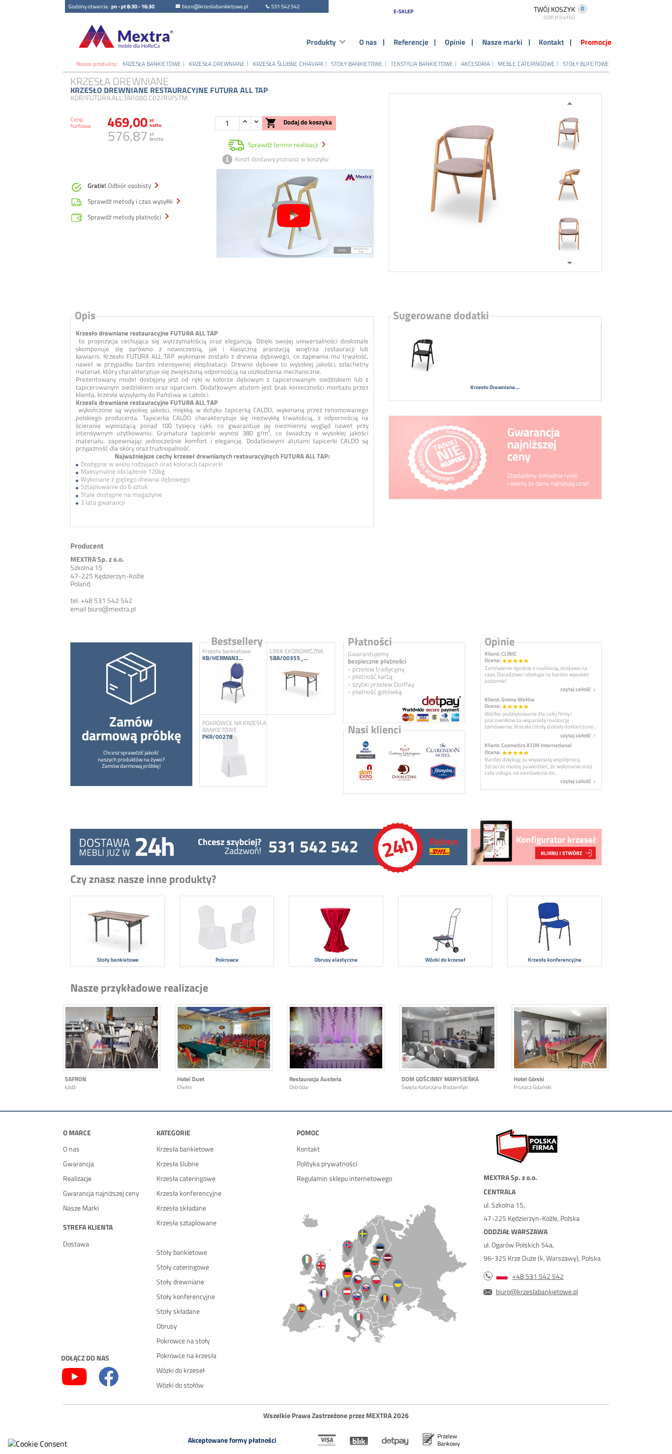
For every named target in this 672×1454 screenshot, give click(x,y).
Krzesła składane (181, 1208)
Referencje (411, 42)
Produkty (321, 42)
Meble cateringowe (526, 63)
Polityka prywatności (327, 1163)
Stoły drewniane (180, 1281)
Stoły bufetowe (586, 63)
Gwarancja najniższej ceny (101, 1193)
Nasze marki (502, 42)
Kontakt (551, 42)
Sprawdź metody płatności (125, 217)
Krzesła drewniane (217, 63)
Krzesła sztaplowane (186, 1222)
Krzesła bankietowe (151, 63)
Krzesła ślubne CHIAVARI (288, 63)
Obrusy (166, 1326)
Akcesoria (475, 63)
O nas (368, 42)
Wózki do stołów (180, 1385)
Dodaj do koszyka (298, 123)
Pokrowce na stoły (183, 1340)
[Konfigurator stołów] (535, 845)
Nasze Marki (81, 1208)
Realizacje (77, 1178)
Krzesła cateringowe (185, 1178)
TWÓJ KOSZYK (554, 12)
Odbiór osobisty (120, 186)
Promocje (595, 42)
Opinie (455, 42)
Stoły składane (178, 1311)
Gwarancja (78, 1163)
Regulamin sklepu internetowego (344, 1178)
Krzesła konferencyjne (188, 1193)
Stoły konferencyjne (185, 1296)
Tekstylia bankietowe (422, 63)
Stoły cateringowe (182, 1267)
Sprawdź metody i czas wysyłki (131, 201)
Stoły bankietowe (357, 63)
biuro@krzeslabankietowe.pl (215, 6)
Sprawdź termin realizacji (283, 145)
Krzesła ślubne (177, 1163)
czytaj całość (578, 689)
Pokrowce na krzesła (186, 1355)
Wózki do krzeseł (180, 1370)
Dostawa (76, 1244)
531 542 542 (285, 6)
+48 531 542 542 (538, 1276)
